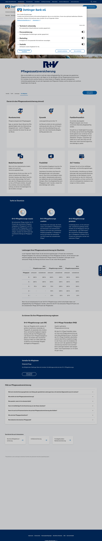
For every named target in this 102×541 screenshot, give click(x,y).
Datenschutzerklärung (23, 20)
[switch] (83, 32)
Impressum (35, 20)
